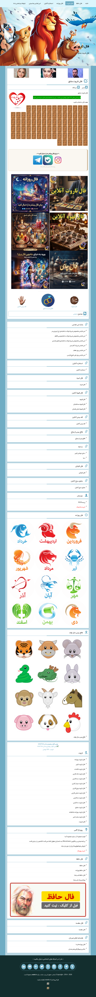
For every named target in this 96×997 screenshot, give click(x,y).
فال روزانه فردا (80, 944)
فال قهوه (82, 399)
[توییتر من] (42, 966)
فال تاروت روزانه (80, 759)
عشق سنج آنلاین (80, 487)
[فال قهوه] (69, 232)
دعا (84, 457)
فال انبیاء (82, 384)
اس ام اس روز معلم (79, 350)
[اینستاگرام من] (54, 966)
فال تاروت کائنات (79, 769)
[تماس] (48, 966)
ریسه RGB (81, 502)
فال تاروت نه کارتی (79, 797)
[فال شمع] (30, 232)
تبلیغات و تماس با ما (19, 3)
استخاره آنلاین (48, 3)
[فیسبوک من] (60, 966)
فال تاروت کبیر (80, 764)
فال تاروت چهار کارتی (78, 783)
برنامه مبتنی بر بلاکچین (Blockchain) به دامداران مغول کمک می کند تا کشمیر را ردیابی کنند (57, 841)
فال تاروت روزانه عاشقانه (77, 812)
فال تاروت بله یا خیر (79, 816)
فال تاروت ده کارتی (79, 802)
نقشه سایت (40, 979)
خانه (86, 3)
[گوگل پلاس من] (35, 966)
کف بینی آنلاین (80, 423)
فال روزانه (60, 3)
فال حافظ (79, 3)
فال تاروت (69, 3)
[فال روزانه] (30, 194)
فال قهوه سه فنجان (79, 404)
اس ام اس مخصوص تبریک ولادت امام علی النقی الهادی (68, 340)
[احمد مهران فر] (75, 73)
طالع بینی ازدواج (80, 438)
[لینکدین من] (23, 966)
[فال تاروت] (69, 194)
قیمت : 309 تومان (48, 746)
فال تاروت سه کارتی (79, 778)
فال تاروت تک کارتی (79, 773)
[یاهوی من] (72, 966)
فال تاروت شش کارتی (78, 793)
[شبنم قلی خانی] (21, 73)
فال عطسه (82, 929)
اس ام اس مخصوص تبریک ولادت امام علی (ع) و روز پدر (68, 331)
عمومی (75, 313)
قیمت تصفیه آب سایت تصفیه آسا (75, 836)
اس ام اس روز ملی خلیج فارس (76, 355)
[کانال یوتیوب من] (29, 966)
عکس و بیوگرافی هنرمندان (76, 949)
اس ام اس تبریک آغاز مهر (77, 345)
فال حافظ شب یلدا (79, 875)
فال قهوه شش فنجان (78, 408)
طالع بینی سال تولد (79, 736)
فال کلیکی (82, 472)
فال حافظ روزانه (80, 870)
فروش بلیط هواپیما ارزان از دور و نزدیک (73, 846)
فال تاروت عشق (75, 81)
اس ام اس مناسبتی (35, 3)
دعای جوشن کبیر (80, 453)
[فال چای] (69, 270)
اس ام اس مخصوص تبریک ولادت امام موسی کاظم (70, 336)
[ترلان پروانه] (48, 73)
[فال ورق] (30, 270)
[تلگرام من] (66, 966)
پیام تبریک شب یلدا (79, 879)
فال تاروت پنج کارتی (79, 788)
